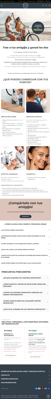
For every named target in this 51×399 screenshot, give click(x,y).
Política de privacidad (33, 395)
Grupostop (6, 388)
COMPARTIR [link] (25, 216)
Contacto (36, 397)
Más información (11, 355)
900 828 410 (40, 1)
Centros (48, 1)
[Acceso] (46, 5)
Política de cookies (5, 395)
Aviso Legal (13, 395)
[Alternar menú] (1, 5)
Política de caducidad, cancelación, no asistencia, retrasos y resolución (17, 397)
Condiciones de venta (22, 395)
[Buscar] (43, 5)
